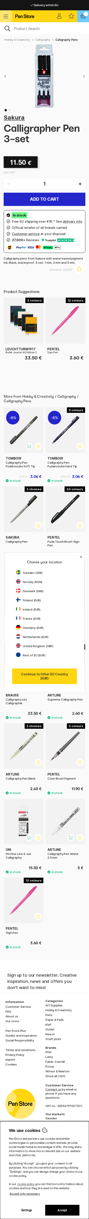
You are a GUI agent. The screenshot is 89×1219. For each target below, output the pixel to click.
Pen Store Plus (15, 1031)
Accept (62, 1210)
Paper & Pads (54, 1020)
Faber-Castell (55, 1061)
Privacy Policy (14, 1055)
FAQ (8, 1011)
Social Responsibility (19, 1040)
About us (11, 1016)
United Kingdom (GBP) (38, 646)
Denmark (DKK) (33, 591)
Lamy (49, 1057)
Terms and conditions (20, 1050)
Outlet (50, 1029)
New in (50, 1034)
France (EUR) (31, 618)
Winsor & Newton (57, 1071)
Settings (26, 1210)
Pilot (48, 1052)
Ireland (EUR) (31, 609)
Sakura (14, 117)
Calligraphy (42, 39)
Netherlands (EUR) (35, 637)
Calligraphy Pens (66, 39)
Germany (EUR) (33, 628)
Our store (12, 1021)
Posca (49, 1066)
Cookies (11, 1064)
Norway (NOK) (32, 582)
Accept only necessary (25, 1193)
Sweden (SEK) (32, 573)
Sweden (51, 1118)
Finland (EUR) (32, 600)
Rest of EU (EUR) (34, 655)
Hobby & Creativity (17, 39)
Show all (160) (55, 1076)
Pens (48, 1015)
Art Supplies (54, 1005)
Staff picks (53, 1039)
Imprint (10, 1059)
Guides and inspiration (21, 1035)
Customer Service (18, 1006)
